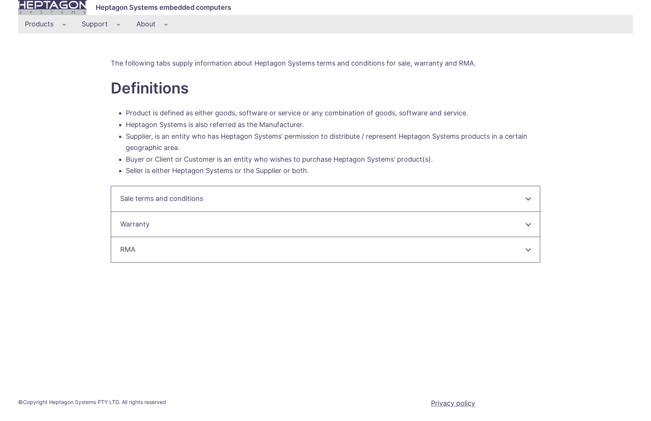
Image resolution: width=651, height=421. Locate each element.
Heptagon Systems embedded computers (163, 7)
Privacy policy (453, 403)
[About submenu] (166, 24)
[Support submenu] (118, 24)
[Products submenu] (64, 24)
